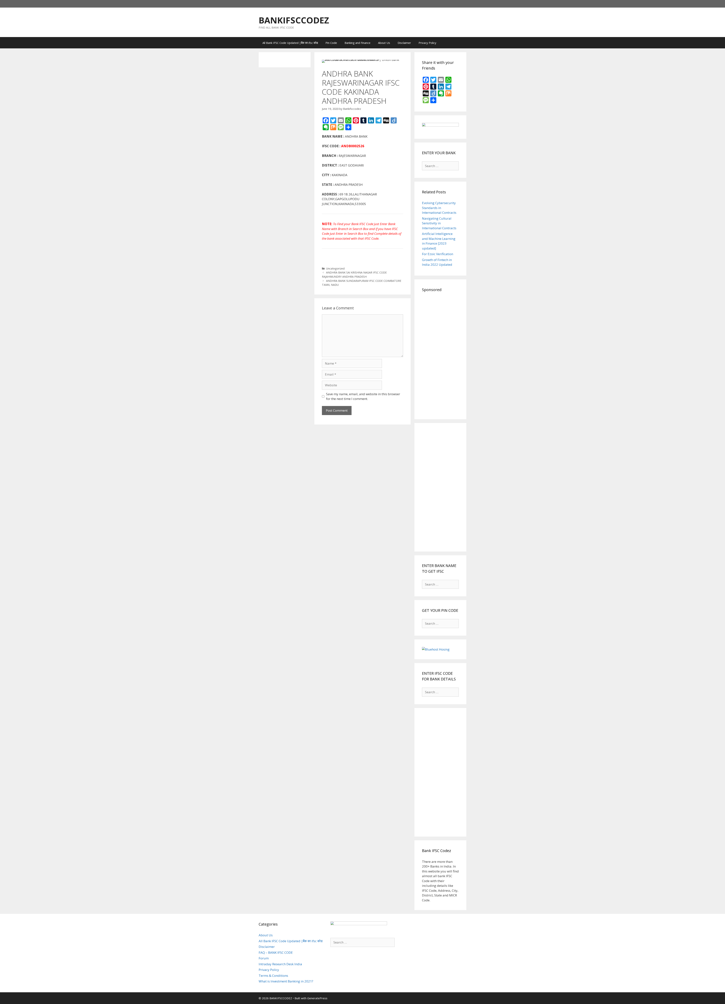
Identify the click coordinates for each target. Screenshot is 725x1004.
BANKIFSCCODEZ (294, 20)
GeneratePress (317, 998)
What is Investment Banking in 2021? (286, 981)
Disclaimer (404, 43)
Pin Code (331, 43)
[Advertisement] (440, 355)
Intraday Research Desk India (280, 964)
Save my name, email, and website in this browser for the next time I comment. (363, 396)
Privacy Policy (427, 43)
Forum (264, 958)
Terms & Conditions (273, 975)
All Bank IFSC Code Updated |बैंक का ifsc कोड (290, 43)
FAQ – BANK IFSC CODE (276, 952)
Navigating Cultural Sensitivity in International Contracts (439, 223)
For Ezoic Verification (437, 254)
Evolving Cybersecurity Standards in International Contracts (439, 208)
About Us (384, 43)
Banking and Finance (357, 43)
